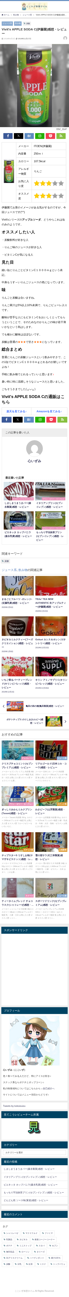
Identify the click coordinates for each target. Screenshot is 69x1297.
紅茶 (31, 1264)
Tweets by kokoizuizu (14, 1106)
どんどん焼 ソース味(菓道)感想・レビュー (26, 1200)
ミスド (43, 1264)
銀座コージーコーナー (45, 1240)
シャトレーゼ (12, 1233)
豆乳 (19, 1264)
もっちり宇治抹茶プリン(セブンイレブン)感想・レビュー (34, 1192)
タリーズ (41, 1252)
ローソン (25, 1252)
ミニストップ (25, 1246)
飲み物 (18, 23)
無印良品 (10, 1252)
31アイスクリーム (14, 1258)
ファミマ (49, 1233)
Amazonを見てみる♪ (49, 411)
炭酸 (28, 23)
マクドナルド (31, 1233)
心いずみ (34, 461)
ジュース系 (7, 23)
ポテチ (9, 1246)
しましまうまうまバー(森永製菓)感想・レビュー (29, 1169)
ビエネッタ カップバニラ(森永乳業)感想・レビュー (31, 1185)
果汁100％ (56, 1258)
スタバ (42, 1246)
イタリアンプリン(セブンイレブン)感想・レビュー (30, 1177)
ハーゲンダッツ (37, 1258)
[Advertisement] (34, 969)
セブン (55, 1246)
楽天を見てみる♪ (17, 411)
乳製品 (9, 1240)
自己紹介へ (49, 1088)
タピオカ (23, 1240)
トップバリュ (59, 1264)
